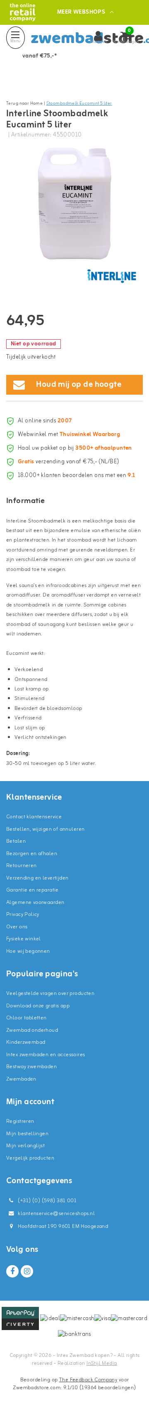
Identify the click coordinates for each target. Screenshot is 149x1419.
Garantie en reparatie (32, 890)
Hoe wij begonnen (28, 951)
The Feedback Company (88, 1380)
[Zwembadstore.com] (22, 12)
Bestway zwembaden (31, 1066)
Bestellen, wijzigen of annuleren (45, 829)
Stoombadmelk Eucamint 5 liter (79, 103)
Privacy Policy (22, 914)
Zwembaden (21, 1079)
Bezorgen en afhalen (31, 853)
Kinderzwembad (25, 1042)
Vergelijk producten (30, 1158)
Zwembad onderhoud (32, 1030)
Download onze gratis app (38, 1006)
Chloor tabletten (26, 1018)
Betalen (16, 841)
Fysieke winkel (23, 939)
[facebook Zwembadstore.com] (12, 1271)
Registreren (20, 1121)
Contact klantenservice (34, 817)
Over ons (16, 927)
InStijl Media (102, 1363)
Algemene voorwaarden (35, 902)
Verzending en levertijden (37, 878)
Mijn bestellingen (27, 1133)
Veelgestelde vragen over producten (50, 993)
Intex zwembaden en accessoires (45, 1054)
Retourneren (21, 865)
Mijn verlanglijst (25, 1145)
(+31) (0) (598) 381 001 (47, 1200)
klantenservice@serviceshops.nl (56, 1213)
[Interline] (112, 276)
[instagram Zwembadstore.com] (27, 1271)
